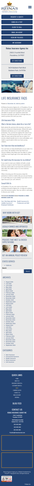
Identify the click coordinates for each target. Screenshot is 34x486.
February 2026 (10, 293)
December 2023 (10, 340)
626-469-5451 (17, 427)
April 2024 (9, 332)
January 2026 (10, 294)
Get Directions (17, 61)
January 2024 (10, 338)
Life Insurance (10, 196)
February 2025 (10, 314)
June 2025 (9, 307)
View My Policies (17, 37)
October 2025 (10, 300)
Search (4, 268)
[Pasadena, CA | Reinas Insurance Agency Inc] (9, 6)
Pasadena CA (21, 196)
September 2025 (11, 302)
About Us (17, 381)
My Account (17, 42)
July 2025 (8, 305)
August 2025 (9, 303)
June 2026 (9, 285)
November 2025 (10, 298)
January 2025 (10, 316)
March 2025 (9, 312)
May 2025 (9, 309)
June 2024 (9, 329)
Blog (17, 388)
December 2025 (10, 296)
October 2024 (10, 322)
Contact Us (17, 393)
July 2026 (8, 284)
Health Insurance (11, 358)
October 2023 (10, 343)
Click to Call (17, 27)
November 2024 (10, 320)
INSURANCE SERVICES (17, 383)
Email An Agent (17, 395)
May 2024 (9, 331)
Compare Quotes (17, 390)
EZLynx (6, 473)
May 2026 (9, 287)
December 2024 (10, 318)
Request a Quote (17, 17)
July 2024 (8, 327)
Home (17, 378)
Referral (17, 397)
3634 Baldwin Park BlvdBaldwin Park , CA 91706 (17, 421)
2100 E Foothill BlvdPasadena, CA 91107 (17, 416)
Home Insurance (10, 360)
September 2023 (11, 345)
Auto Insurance (10, 355)
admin (23, 103)
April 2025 (9, 311)
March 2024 (9, 334)
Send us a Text (17, 22)
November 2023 (10, 341)
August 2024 (9, 325)
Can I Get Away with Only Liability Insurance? (8, 202)
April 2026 (9, 289)
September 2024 (11, 323)
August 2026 (9, 282)
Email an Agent (17, 32)
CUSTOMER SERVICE (16, 385)
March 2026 (9, 291)
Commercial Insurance (12, 356)
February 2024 (10, 336)
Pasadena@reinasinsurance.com (17, 432)
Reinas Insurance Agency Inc (10, 472)
